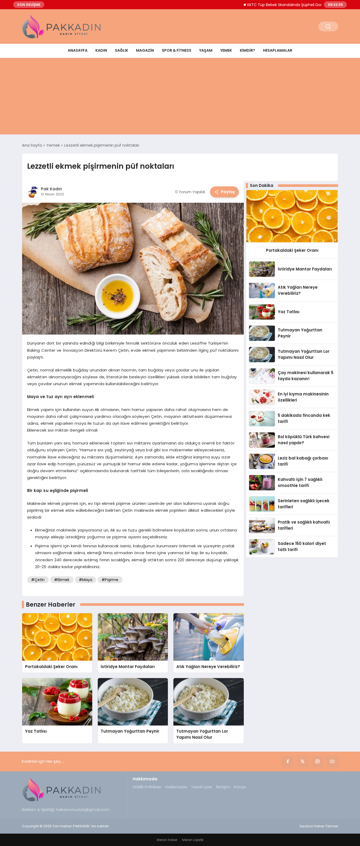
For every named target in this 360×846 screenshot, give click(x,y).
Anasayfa (77, 50)
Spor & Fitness (176, 50)
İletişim (223, 787)
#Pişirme (109, 579)
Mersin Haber (167, 840)
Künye (240, 787)
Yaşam (205, 50)
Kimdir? (247, 50)
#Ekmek (62, 579)
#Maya (86, 579)
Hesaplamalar (277, 50)
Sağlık (121, 50)
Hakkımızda (176, 787)
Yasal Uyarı (201, 787)
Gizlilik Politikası (147, 787)
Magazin (145, 50)
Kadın (101, 50)
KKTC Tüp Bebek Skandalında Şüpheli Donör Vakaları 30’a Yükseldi (289, 4)
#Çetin (38, 579)
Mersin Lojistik (192, 840)
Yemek (226, 50)
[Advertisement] (180, 97)
